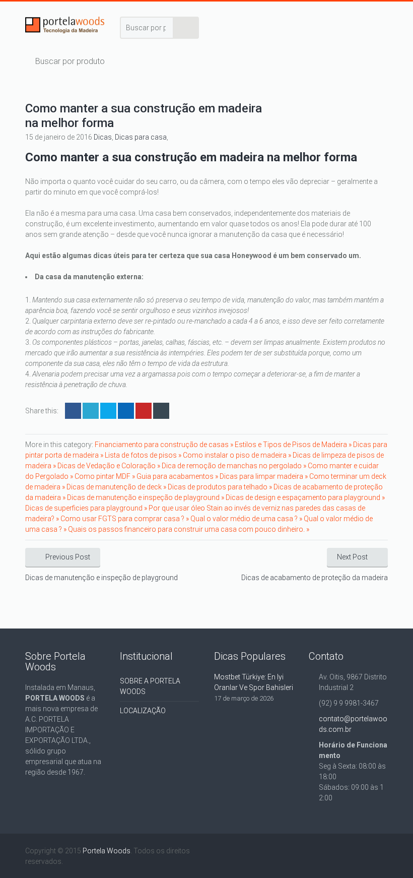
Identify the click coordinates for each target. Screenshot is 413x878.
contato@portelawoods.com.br (353, 724)
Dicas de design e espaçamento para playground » (305, 497)
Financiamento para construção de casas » (165, 445)
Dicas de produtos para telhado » (220, 487)
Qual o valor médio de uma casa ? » (247, 519)
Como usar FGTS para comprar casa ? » (125, 519)
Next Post (352, 557)
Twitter (91, 411)
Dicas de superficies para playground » (87, 508)
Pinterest (143, 411)
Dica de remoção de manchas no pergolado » (235, 466)
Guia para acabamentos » (178, 476)
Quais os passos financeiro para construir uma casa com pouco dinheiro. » (188, 529)
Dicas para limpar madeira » (264, 476)
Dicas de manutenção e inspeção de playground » (146, 497)
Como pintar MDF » (105, 476)
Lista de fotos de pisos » (144, 455)
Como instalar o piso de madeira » (238, 455)
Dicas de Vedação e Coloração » (109, 466)
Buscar (186, 28)
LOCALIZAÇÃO (143, 711)
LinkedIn (108, 411)
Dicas (103, 137)
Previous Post (67, 557)
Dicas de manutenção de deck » (117, 487)
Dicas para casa (141, 137)
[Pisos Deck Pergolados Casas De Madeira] (65, 27)
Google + (126, 411)
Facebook (73, 411)
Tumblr (161, 411)
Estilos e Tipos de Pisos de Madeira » (294, 445)
